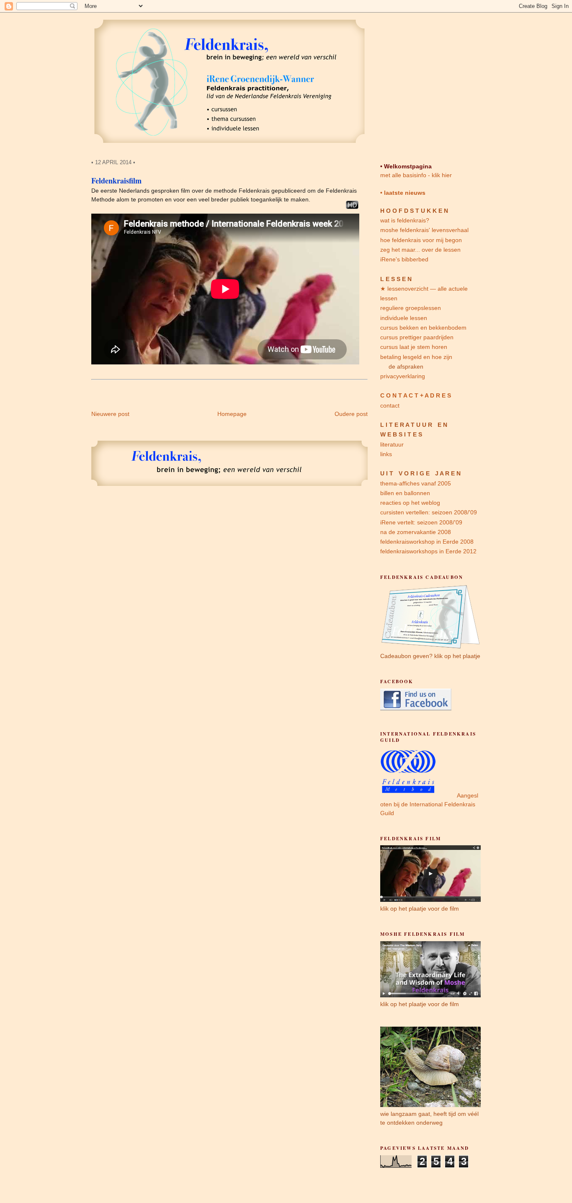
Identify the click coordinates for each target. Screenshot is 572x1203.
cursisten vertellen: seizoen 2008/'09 (428, 512)
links (386, 454)
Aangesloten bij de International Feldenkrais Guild (429, 804)
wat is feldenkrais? (404, 220)
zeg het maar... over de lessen (420, 249)
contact (389, 405)
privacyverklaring (402, 376)
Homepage (232, 413)
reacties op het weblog (410, 502)
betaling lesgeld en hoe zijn (416, 357)
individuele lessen (403, 318)
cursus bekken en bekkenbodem (423, 327)
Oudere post (351, 413)
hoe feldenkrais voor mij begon (421, 240)
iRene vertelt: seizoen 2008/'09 (421, 522)
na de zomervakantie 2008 (415, 532)
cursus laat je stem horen (413, 346)
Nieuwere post (110, 413)
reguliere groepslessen (410, 308)
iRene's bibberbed (404, 259)
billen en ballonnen (405, 493)
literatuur (392, 444)
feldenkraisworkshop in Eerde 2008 (427, 541)
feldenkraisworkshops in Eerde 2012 (428, 551)
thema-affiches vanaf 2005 (415, 483)
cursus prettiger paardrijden (416, 337)
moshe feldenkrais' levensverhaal (424, 230)
